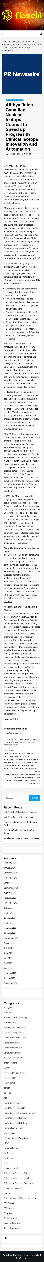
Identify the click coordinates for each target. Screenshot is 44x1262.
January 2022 (9, 933)
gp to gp (7, 1093)
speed (15, 745)
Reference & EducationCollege (17, 1173)
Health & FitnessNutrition (15, 1123)
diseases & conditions (13, 1057)
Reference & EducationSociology (18, 1183)
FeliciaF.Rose (14, 153)
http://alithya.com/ (12, 733)
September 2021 (11, 938)
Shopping (8, 1213)
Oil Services (9, 1158)
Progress (8, 745)
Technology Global (12, 1228)
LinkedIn (8, 601)
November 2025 (10, 877)
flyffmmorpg (9, 1082)
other (6, 1163)
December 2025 (10, 872)
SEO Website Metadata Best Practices (20, 812)
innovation (15, 742)
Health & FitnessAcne (13, 1103)
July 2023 (8, 908)
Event (6, 1067)
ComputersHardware (13, 1047)
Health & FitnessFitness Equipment (19, 1113)
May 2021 (8, 958)
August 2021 (9, 943)
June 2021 (8, 953)
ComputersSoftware (13, 1052)
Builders (7, 1012)
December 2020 (10, 983)
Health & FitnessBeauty (14, 1107)
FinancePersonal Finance (15, 1072)
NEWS (6, 1143)
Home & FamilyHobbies (14, 1128)
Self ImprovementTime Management (20, 1198)
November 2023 (10, 902)
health (7, 1097)
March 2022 (8, 923)
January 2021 (9, 978)
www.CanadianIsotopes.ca (25, 594)
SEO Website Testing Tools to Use (18, 817)
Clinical (36, 740)
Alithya (11, 740)
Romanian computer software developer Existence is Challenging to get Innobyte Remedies (23, 777)
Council (7, 742)
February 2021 (10, 973)
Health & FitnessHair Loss (15, 1118)
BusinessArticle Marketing (15, 1017)
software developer (12, 1223)
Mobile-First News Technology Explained (22, 838)
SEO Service (9, 1203)
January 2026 (9, 867)
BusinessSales (10, 1022)
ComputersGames (12, 1042)
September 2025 (11, 887)
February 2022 (10, 928)
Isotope (23, 742)
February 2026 (10, 862)
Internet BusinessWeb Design (17, 1138)
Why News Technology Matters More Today (20, 832)
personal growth (11, 1168)
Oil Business (9, 1153)
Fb (21, 598)
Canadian (29, 740)
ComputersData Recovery (15, 1037)
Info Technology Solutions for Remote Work (20, 824)
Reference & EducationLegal (16, 1178)
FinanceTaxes (10, 1077)
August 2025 (9, 892)
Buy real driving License (14, 1032)
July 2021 (8, 948)
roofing (7, 1193)
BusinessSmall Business (14, 1027)
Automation (19, 740)
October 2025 (9, 882)
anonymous (9, 1007)
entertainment (10, 1062)
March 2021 (8, 968)
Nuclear (36, 742)
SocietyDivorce (10, 1218)
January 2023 (9, 918)
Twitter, (26, 598)
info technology (11, 1133)
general (7, 1087)
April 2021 (8, 963)
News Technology (14, 100)
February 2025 (10, 898)
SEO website (9, 1208)
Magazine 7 (36, 1255)
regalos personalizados (14, 1188)
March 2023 (8, 912)
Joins (30, 742)
